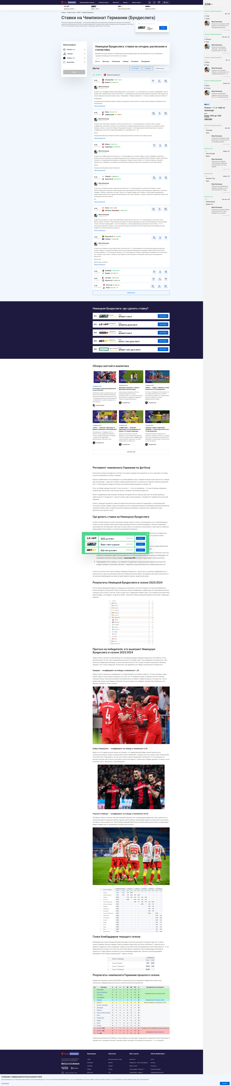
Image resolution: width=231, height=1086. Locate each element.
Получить (140, 538)
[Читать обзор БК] (91, 538)
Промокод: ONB (129, 538)
